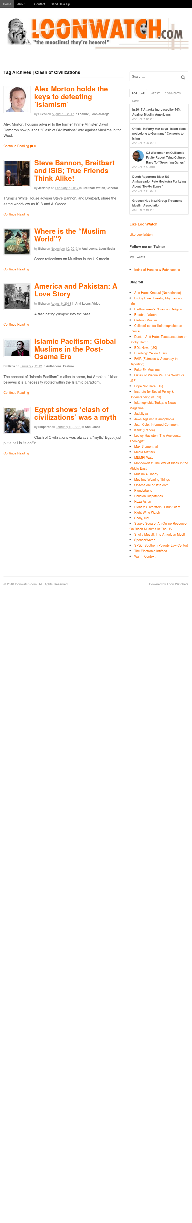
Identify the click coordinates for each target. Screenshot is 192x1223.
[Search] (183, 77)
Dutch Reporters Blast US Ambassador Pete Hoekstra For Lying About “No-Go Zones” (159, 181)
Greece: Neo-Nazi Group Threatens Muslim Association (157, 203)
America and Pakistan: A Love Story (75, 290)
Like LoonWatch (144, 223)
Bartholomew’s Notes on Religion (158, 309)
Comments (173, 93)
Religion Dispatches (148, 495)
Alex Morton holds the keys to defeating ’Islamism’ (71, 96)
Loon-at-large (100, 114)
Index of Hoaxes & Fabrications (157, 269)
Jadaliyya (141, 413)
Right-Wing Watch (147, 512)
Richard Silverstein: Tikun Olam (157, 506)
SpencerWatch (144, 539)
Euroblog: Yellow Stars (150, 353)
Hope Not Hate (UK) (148, 386)
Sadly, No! (141, 517)
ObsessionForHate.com (151, 484)
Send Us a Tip (60, 4)
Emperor (44, 426)
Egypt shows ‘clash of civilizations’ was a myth (75, 413)
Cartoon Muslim (145, 320)
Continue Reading (16, 145)
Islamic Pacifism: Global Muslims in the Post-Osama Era (75, 349)
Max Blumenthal (146, 446)
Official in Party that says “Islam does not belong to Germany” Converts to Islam (159, 133)
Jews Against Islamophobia (154, 418)
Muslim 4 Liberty (146, 473)
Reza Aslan (142, 501)
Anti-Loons (89, 248)
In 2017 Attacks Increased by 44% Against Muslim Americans (156, 112)
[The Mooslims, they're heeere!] (96, 46)
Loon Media (107, 248)
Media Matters (144, 451)
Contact (39, 4)
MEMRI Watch (144, 457)
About (21, 4)
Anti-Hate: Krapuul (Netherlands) (157, 292)
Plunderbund (143, 490)
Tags (135, 101)
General (112, 188)
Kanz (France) (144, 429)
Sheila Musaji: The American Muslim (161, 534)
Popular (138, 93)
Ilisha (42, 248)
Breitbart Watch (93, 188)
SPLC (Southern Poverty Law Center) (161, 545)
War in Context (145, 556)
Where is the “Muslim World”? (70, 235)
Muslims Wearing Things (152, 479)
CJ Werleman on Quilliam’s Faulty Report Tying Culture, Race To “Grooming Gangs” (166, 157)
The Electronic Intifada (150, 550)
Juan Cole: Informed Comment (156, 424)
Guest (42, 114)
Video (96, 303)
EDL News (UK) (145, 347)
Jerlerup (44, 188)
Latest (155, 93)
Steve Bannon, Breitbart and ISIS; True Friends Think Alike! (74, 170)
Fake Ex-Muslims (147, 369)
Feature (83, 114)
